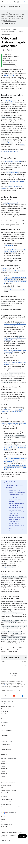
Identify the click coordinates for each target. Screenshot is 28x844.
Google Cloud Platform (7, 824)
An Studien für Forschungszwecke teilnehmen (12, 806)
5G (2, 738)
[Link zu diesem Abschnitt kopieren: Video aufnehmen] (18, 158)
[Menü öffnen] (2, 2)
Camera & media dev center (10, 7)
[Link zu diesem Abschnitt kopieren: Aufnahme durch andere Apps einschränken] (12, 389)
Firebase (3, 821)
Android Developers (5, 29)
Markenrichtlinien (18, 832)
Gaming (3, 725)
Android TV (4, 754)
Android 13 (4, 771)
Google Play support (6, 804)
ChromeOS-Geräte (6, 749)
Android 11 (3, 776)
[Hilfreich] (11, 34)
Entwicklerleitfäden (6, 785)
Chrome (3, 819)
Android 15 (4, 766)
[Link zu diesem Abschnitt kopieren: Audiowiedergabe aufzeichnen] (13, 200)
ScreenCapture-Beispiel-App (13, 161)
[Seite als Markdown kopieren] (8, 50)
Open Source (4, 711)
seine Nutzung (8, 409)
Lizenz (11, 832)
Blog (2, 716)
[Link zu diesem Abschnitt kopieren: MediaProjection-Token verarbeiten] (13, 98)
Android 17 (4, 761)
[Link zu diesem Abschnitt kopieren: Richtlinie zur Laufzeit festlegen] (23, 572)
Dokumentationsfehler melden (8, 801)
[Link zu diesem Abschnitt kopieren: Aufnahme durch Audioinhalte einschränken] (11, 312)
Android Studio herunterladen (8, 790)
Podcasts (3, 719)
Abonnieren (23, 836)
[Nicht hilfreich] (14, 34)
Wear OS (3, 747)
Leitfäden (21, 31)
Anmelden (23, 2)
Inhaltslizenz (4, 684)
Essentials (14, 29)
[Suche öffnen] (15, 2)
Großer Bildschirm (5, 744)
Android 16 (4, 763)
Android (3, 704)
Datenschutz (4, 735)
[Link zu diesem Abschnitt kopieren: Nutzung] (8, 405)
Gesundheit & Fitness (6, 730)
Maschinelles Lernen (6, 728)
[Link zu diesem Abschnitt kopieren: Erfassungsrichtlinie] (15, 418)
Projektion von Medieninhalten (9, 151)
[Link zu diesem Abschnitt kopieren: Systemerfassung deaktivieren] (23, 538)
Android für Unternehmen (7, 706)
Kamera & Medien (5, 733)
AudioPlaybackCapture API (10, 203)
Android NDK (4, 792)
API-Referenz (4, 787)
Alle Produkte (4, 827)
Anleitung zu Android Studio (8, 782)
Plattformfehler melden (7, 799)
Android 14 (4, 768)
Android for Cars (5, 752)
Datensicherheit (5, 709)
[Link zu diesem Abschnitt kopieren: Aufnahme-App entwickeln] (21, 229)
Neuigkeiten (4, 714)
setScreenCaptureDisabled (16, 181)
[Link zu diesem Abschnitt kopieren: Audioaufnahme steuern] (20, 296)
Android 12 (4, 773)
